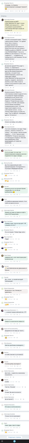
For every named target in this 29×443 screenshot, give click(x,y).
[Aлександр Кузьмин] (2, 20)
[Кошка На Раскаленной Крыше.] (2, 329)
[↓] (22, 11)
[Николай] (2, 187)
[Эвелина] (2, 353)
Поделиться (24, 11)
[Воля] (2, 200)
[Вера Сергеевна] (2, 222)
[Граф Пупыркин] (2, 320)
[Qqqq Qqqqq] (2, 256)
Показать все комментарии (14, 35)
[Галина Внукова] (2, 150)
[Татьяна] (2, 362)
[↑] (19, 11)
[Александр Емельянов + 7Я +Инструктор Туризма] (2, 310)
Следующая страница (14, 437)
